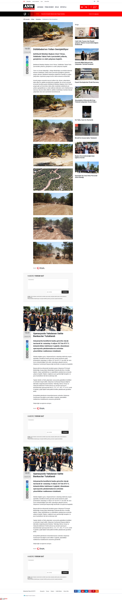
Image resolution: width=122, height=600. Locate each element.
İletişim (52, 591)
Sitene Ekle (46, 1)
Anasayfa (42, 591)
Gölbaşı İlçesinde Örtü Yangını (48, 14)
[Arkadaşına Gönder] (27, 67)
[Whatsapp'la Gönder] (27, 65)
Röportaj (63, 7)
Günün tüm (94, 14)
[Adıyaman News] (28, 7)
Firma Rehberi (49, 7)
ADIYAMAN (40, 7)
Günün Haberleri (35, 1)
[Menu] (82, 7)
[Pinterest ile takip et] (93, 591)
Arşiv (42, 1)
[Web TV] (94, 1)
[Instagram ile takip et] (90, 591)
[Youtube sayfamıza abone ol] (83, 591)
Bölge (57, 7)
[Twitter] (27, 60)
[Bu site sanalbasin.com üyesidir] (3, 598)
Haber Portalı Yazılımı (30, 595)
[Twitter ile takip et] (79, 591)
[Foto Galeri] (98, 1)
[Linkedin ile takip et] (86, 591)
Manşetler (29, 1)
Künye (47, 591)
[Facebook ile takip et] (76, 591)
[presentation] (28, 14)
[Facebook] (27, 57)
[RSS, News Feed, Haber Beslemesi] (97, 591)
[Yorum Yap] (27, 73)
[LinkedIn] (27, 62)
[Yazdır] (27, 70)
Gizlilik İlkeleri (59, 591)
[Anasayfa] (24, 1)
